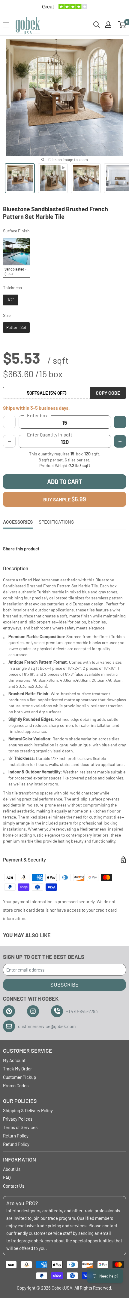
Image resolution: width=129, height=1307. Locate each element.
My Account (14, 1060)
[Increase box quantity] (120, 422)
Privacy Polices (17, 1119)
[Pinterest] (9, 1011)
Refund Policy (16, 1144)
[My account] (108, 24)
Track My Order (17, 1068)
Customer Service (27, 1050)
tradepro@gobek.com (32, 1240)
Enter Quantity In (49, 434)
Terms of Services (20, 1127)
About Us (11, 1169)
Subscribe (64, 984)
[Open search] (96, 24)
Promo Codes (15, 1085)
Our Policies (20, 1100)
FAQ (7, 1177)
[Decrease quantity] (9, 441)
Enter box (37, 415)
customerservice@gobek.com (47, 1026)
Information (19, 1159)
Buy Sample (64, 499)
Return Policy (15, 1135)
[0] (122, 24)
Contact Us (13, 1186)
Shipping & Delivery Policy (28, 1110)
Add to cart (64, 481)
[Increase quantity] (120, 441)
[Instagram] (33, 1011)
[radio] (16, 258)
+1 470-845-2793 (82, 1011)
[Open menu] (6, 25)
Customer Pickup (19, 1077)
